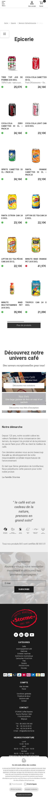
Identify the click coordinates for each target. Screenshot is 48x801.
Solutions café (24, 698)
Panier (24, 689)
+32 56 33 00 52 (26, 726)
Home (6, 23)
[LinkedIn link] (21, 635)
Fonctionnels (17, 784)
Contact (24, 701)
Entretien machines (24, 654)
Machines (24, 651)
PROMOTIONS (24, 666)
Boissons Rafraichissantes (27, 23)
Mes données (23, 687)
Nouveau (24, 668)
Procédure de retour (23, 696)
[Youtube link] (32, 635)
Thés (24, 661)
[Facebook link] (16, 635)
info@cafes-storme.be (26, 731)
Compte (24, 683)
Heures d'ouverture (24, 738)
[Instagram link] (27, 635)
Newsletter (23, 561)
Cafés (24, 646)
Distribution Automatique (24, 656)
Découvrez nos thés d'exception (24, 408)
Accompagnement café (24, 649)
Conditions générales (24, 694)
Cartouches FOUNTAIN (24, 658)
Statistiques (32, 784)
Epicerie (13, 23)
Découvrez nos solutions (24, 385)
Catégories (24, 642)
